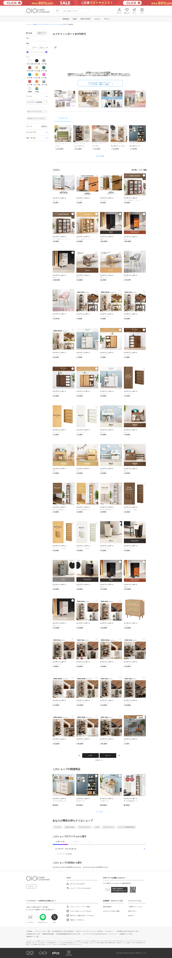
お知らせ (131, 915)
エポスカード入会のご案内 (111, 911)
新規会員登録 (107, 907)
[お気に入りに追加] (72, 776)
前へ (91, 755)
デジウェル (57, 827)
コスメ (97, 19)
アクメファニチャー (84, 827)
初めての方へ (132, 911)
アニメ (106, 19)
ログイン (31, 886)
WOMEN (65, 19)
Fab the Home (69, 827)
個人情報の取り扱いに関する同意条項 (63, 931)
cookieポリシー (109, 931)
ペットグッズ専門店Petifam (126, 827)
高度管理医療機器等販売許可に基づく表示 (68, 934)
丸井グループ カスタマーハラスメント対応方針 (89, 931)
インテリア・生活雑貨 (64, 854)
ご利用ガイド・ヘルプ (135, 907)
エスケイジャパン (109, 827)
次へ (107, 755)
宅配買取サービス (124, 934)
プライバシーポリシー (41, 931)
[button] (29, 61)
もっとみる (100, 156)
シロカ (97, 827)
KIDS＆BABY (85, 19)
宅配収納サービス (31, 936)
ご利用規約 (29, 931)
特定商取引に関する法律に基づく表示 (127, 931)
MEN (75, 19)
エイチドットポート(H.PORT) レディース (67, 867)
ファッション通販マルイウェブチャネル (37, 24)
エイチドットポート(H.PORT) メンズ (95, 867)
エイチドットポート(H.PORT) (58, 24)
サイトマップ (113, 934)
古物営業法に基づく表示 (33, 934)
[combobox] (71, 10)
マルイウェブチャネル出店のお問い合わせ (95, 934)
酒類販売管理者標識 (48, 934)
